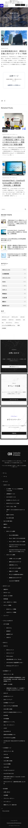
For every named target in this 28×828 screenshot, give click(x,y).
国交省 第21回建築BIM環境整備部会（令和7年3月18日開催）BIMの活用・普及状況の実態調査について (14, 679)
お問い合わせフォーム (14, 366)
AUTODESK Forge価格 (9, 737)
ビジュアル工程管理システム (8, 325)
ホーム (5, 476)
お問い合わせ (7, 792)
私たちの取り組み (8, 521)
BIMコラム (9, 628)
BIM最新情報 (14, 174)
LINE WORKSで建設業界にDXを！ (14, 662)
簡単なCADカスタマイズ (15, 561)
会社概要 (6, 795)
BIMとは (6, 693)
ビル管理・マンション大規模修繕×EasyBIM (14, 489)
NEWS (12, 128)
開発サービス (7, 527)
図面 (19, 325)
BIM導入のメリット (8, 696)
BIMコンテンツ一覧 (8, 674)
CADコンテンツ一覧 (8, 751)
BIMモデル (18, 319)
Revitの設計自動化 (14, 535)
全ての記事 (16, 16)
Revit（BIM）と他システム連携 (17, 541)
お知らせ (8, 637)
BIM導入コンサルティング (12, 500)
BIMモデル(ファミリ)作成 (12, 503)
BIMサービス (7, 485)
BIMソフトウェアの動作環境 (11, 706)
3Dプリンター (15, 316)
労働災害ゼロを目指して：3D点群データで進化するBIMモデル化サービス (15, 689)
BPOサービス (7, 592)
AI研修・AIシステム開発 (15, 558)
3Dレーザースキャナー (9, 725)
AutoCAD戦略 (7, 764)
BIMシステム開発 (10, 531)
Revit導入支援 (10, 518)
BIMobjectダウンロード (12, 665)
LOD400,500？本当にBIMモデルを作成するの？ (14, 741)
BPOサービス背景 (8, 595)
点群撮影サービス (10, 493)
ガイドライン (9, 322)
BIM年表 (6, 715)
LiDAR (5, 728)
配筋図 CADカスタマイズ (15, 577)
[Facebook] (5, 101)
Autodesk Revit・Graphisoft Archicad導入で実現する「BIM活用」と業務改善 (13, 182)
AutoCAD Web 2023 (9, 773)
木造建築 (4, 328)
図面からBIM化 (10, 514)
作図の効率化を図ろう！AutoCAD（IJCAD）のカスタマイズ (14, 777)
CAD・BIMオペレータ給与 (10, 602)
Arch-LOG (22, 316)
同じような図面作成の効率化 (16, 574)
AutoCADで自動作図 (14, 581)
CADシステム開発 (10, 554)
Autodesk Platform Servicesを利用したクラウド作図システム (17, 550)
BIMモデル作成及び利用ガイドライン (13, 712)
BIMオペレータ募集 (11, 609)
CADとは (6, 754)
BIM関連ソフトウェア (9, 702)
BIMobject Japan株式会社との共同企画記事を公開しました (13, 239)
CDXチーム (14, 134)
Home (10, 16)
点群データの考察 (8, 684)
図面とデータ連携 (13, 571)
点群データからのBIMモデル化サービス (15, 510)
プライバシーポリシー (9, 798)
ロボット (4, 289)
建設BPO (6, 589)
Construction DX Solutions (14, 823)
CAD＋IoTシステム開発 (15, 568)
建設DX (4, 301)
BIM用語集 (6, 718)
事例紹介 (18, 128)
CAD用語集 (6, 757)
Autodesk (4, 319)
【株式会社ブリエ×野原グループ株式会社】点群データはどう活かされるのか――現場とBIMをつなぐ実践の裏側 (13, 141)
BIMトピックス (5, 44)
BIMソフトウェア (8, 699)
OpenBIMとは (7, 731)
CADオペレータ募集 (11, 612)
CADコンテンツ (10, 653)
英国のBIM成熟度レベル (9, 734)
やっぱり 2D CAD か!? (9, 770)
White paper (9, 656)
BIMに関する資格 (8, 709)
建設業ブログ (5, 305)
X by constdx (5, 811)
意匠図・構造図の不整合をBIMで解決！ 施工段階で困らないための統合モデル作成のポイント (17, 247)
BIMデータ (11, 319)
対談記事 (5, 131)
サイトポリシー (7, 801)
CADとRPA (6, 767)
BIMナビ (6, 646)
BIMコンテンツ (10, 650)
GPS (3, 322)
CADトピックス (6, 278)
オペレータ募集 (7, 605)
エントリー (6, 615)
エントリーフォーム (14, 399)
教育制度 (6, 599)
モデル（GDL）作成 (11, 506)
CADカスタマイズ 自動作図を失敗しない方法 (14, 782)
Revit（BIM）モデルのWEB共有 (17, 538)
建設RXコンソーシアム (9, 721)
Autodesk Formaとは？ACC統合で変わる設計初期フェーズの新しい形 (17, 255)
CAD (24, 319)
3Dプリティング (5, 316)
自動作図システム (13, 565)
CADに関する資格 (8, 760)
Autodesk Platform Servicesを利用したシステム (17, 545)
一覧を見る (14, 433)
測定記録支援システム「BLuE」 (14, 659)
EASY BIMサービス (11, 497)
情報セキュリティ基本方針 (10, 804)
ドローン (4, 285)
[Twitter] (2, 101)
